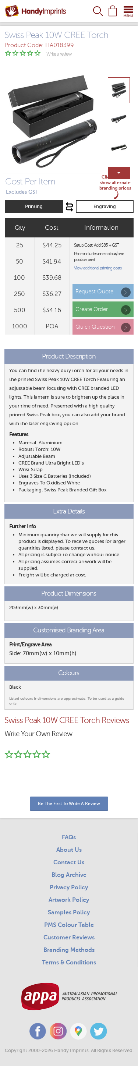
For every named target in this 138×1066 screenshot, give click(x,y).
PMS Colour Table (69, 925)
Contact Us (68, 862)
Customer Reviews (69, 937)
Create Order (91, 309)
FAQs (69, 837)
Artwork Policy (69, 900)
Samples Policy (69, 912)
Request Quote (94, 291)
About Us (69, 850)
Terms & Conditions (69, 962)
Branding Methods (69, 950)
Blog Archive (69, 875)
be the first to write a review (69, 803)
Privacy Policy (69, 887)
